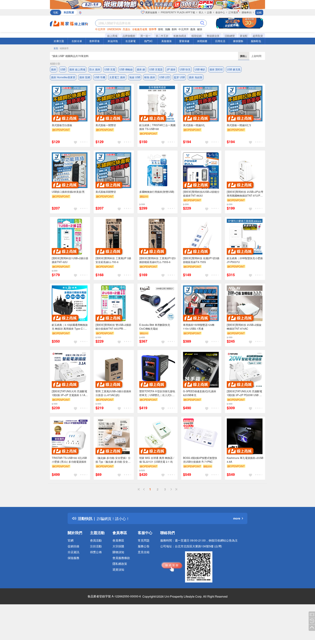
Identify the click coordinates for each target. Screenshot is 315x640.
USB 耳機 (99, 77)
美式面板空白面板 (62, 125)
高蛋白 (126, 29)
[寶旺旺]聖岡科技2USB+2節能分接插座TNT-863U (201, 193)
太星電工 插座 (117, 77)
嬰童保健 (184, 41)
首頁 (56, 48)
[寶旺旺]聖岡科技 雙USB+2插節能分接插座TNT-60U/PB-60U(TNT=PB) (113, 327)
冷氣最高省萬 (139, 29)
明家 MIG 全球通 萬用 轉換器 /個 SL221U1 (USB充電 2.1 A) (156, 459)
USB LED (164, 77)
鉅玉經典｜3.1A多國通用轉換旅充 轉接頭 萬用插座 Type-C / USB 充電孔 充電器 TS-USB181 (70, 327)
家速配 (244, 35)
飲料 (174, 29)
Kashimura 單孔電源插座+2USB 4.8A (245, 459)
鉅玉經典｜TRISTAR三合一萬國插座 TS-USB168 (157, 127)
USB (62, 69)
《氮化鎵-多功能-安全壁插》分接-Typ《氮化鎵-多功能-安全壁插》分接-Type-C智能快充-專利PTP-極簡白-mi (113, 460)
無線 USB (134, 77)
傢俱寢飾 (238, 41)
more (236, 518)
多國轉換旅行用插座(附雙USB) (156, 191)
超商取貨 (258, 35)
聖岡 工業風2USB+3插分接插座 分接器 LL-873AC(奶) (113, 393)
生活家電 (130, 41)
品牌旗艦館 (128, 35)
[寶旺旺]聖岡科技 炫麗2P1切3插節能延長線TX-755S (201, 260)
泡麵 (167, 29)
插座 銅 (141, 69)
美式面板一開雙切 (106, 125)
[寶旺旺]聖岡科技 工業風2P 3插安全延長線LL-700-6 (113, 260)
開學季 (153, 29)
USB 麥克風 (233, 69)
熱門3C (148, 41)
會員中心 (220, 12)
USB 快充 (185, 69)
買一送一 (145, 35)
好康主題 (59, 41)
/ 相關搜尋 (64, 48)
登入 (201, 12)
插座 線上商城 (77, 69)
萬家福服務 (151, 12)
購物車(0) (247, 12)
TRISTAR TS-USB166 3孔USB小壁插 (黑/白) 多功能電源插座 (69, 459)
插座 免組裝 (195, 77)
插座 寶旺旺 (216, 69)
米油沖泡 (113, 41)
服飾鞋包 (256, 41)
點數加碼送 (180, 35)
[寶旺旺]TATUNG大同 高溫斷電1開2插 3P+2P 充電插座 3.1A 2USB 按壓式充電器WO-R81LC (70, 393)
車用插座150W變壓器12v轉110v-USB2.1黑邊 (198, 326)
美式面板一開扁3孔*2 (239, 125)
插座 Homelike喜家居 (63, 77)
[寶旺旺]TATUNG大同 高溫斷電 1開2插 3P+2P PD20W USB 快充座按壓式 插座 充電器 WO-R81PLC (244, 393)
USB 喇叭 (200, 69)
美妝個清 (166, 41)
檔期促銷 (196, 35)
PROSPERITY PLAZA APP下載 (178, 12)
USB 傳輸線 (126, 69)
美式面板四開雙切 (106, 191)
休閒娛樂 (202, 41)
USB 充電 (109, 69)
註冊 (209, 12)
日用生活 (220, 41)
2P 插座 (171, 69)
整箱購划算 (213, 35)
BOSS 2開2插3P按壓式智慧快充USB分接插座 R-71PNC (200, 459)
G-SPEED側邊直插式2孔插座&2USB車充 (199, 393)
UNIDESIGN (114, 29)
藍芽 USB (179, 77)
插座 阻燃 (84, 77)
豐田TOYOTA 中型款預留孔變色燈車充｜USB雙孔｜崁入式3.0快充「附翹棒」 (157, 393)
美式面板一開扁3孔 (194, 125)
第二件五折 (162, 35)
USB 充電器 (156, 69)
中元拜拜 (100, 29)
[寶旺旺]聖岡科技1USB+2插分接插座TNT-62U (70, 260)
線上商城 (112, 35)
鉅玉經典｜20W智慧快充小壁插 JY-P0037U (245, 260)
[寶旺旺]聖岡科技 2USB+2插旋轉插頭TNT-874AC (244, 326)
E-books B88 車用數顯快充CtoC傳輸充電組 (154, 326)
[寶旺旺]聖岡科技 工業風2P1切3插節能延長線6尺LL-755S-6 (157, 260)
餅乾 (160, 29)
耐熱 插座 (149, 77)
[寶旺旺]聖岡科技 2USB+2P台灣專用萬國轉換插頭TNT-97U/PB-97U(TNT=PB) (245, 193)
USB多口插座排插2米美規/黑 (68, 191)
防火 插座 (94, 69)
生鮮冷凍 (77, 41)
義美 (192, 29)
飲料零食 (95, 41)
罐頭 (199, 29)
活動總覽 (230, 35)
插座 (53, 69)
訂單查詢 (233, 12)
